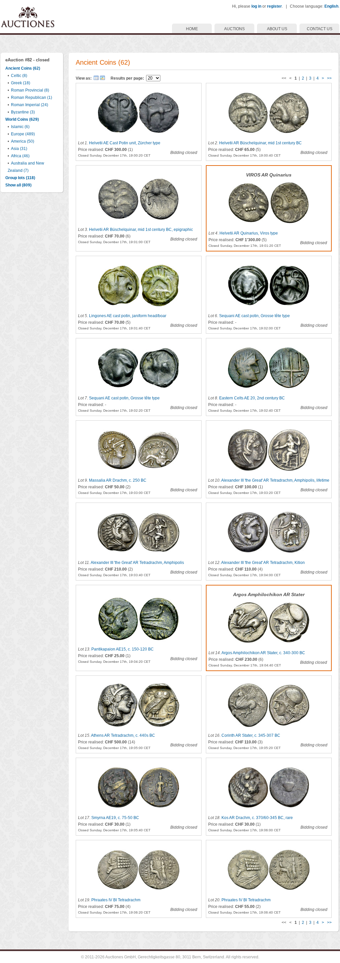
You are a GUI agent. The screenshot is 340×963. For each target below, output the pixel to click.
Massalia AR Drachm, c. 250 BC (117, 480)
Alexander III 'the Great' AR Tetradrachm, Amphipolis (137, 562)
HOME (192, 29)
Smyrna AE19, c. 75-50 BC (115, 817)
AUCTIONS (234, 29)
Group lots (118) (20, 177)
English (331, 6)
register (274, 6)
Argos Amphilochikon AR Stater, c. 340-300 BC (263, 653)
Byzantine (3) (23, 112)
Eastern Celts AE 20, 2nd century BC (252, 398)
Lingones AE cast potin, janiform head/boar (127, 315)
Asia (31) (19, 148)
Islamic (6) (20, 126)
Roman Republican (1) (31, 97)
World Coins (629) (22, 119)
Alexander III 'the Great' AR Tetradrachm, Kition (263, 562)
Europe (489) (23, 134)
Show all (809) (18, 185)
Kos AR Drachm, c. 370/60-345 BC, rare (257, 817)
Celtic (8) (19, 75)
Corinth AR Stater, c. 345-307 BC (250, 735)
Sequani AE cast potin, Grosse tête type (254, 315)
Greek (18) (20, 83)
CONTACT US (319, 29)
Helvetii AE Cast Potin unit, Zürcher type (124, 143)
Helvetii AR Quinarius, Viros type (248, 233)
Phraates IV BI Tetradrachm (115, 900)
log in (256, 6)
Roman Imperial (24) (29, 105)
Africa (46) (20, 156)
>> (329, 78)
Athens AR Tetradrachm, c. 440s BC (123, 735)
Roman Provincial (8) (30, 90)
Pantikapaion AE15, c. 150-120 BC (122, 649)
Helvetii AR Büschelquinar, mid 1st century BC (260, 143)
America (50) (22, 141)
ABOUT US (277, 29)
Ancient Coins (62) (22, 68)
